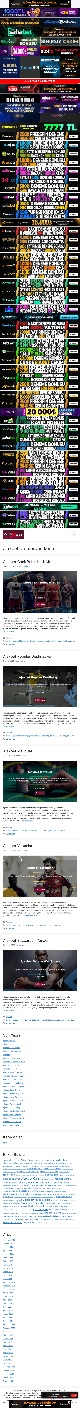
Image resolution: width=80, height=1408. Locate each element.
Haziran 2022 (8, 1374)
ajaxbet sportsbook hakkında (63, 641)
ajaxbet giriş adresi (47, 1179)
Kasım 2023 (8, 1314)
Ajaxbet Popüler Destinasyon (27, 656)
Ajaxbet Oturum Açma (12, 1079)
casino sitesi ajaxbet (52, 1216)
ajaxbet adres (14, 1160)
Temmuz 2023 (9, 1328)
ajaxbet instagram (61, 1182)
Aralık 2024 (8, 1268)
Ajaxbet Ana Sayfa (11, 1125)
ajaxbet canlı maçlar (67, 1169)
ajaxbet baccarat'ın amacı (17, 1020)
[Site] (40, 136)
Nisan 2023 (8, 1339)
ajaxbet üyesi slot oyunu (36, 1213)
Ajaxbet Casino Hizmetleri (14, 1111)
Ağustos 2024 (9, 1282)
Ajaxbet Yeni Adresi (38, 1206)
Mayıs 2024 (8, 1293)
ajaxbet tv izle (57, 1200)
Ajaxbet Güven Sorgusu (13, 1108)
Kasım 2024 (8, 1272)
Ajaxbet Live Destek (11, 1048)
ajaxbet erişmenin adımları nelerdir (35, 1175)
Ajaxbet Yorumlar (17, 846)
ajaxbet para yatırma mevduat (33, 830)
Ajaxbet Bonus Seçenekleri (14, 1093)
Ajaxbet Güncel (62, 1178)
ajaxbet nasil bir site (56, 1188)
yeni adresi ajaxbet (12, 1222)
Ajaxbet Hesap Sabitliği (13, 1083)
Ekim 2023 (7, 1317)
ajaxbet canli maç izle (12, 1166)
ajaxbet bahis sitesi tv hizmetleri (28, 1163)
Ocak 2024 (7, 1307)
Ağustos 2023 (9, 1325)
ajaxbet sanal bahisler (55, 1194)
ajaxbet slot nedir (36, 1197)
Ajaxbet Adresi (9, 1041)
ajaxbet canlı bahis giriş (46, 1166)
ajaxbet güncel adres (10, 1182)
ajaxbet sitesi (8, 1197)
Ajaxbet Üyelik (40, 1209)
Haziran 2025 (8, 1254)
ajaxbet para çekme (46, 1191)
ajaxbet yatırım (8, 1206)
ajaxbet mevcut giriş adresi (41, 1188)
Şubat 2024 (8, 1303)
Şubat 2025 (8, 1261)
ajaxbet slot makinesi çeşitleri (22, 1197)
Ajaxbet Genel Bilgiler (12, 1069)
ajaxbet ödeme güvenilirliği (58, 1210)
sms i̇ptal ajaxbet (59, 1219)
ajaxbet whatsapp (48, 1203)
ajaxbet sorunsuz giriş (47, 1197)
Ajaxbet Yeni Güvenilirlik (13, 1101)
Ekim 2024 (7, 1275)
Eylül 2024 (7, 1279)
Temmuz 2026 (9, 1243)
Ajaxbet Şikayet (52, 1212)
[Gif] (40, 222)
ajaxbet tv (20, 1200)
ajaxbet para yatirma (28, 1191)
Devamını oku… (9, 631)
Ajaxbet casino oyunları (28, 1171)
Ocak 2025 (7, 1265)
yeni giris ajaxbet (28, 1223)
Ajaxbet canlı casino (34, 1169)
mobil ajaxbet (48, 1219)
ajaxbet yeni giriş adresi (58, 1206)
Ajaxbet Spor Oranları (12, 1090)
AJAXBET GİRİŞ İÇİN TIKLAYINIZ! (40, 81)
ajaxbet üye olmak (22, 1213)
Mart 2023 (7, 1342)
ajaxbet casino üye (64, 1172)
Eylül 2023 (7, 1321)
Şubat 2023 (8, 1346)
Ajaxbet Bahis (61, 1160)
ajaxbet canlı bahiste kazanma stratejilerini (14, 1169)
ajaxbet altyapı (49, 1160)
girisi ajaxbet (8, 1219)
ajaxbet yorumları (27, 1210)
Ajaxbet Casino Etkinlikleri (14, 1062)
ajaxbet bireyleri (42, 1163)
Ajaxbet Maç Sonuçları (12, 1051)
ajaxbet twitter (69, 1200)
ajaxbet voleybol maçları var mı (11, 1203)
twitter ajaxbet (69, 1219)
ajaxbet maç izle (9, 1188)
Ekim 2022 (7, 1360)
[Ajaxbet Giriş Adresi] (13, 534)
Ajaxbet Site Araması (12, 1115)
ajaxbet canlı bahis (31, 1166)
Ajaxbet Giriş (8, 1044)
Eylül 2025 (7, 1251)
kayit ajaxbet (36, 1219)
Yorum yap (10, 644)
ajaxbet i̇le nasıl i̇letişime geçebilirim (12, 1185)
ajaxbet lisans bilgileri (55, 1185)
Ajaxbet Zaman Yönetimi (13, 1086)
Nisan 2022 (8, 1381)
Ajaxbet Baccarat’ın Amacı (25, 940)
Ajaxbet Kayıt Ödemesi (12, 1072)
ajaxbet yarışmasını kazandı (64, 1203)
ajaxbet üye (71, 1210)
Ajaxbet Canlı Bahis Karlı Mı (26, 562)
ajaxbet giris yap (11, 1178)
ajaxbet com (9, 1174)
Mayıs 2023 (8, 1335)
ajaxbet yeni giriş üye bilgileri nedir (12, 1210)
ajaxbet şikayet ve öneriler (69, 1213)
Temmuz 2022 (9, 1370)
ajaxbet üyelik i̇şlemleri (9, 1213)
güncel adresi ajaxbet (21, 1219)
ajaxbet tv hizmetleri (41, 1223)
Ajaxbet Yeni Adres (20, 1206)
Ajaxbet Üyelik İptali (11, 1058)
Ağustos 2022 (9, 1367)
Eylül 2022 (7, 1363)
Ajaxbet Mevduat (17, 751)
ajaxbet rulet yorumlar (37, 925)
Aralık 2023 (8, 1310)
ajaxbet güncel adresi (28, 1182)
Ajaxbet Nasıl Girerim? (10, 1191)
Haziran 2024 (8, 1289)
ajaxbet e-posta (20, 1175)
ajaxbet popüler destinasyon (40, 736)
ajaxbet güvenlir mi (46, 1182)
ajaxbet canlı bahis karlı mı (17, 641)
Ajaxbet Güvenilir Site (12, 1122)
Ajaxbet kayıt (29, 1185)
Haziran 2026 (8, 1247)
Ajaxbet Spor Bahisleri (63, 1197)
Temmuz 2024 (9, 1286)
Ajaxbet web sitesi (30, 1203)
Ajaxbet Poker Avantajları (13, 1076)
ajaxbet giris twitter (67, 1175)
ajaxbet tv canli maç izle (37, 1199)
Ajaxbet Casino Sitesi (49, 1172)
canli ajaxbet (38, 1216)
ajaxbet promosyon (12, 1194)
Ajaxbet (9, 638)
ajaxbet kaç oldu (41, 1185)
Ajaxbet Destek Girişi (12, 1104)
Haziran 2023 (8, 1332)
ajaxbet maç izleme (25, 1188)
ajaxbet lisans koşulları (69, 1185)
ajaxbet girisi (51, 1174)
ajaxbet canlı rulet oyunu (9, 1172)
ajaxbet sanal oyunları (69, 1194)
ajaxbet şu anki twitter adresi (11, 1216)
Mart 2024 (7, 1300)
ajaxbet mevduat (13, 830)
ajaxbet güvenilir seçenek (16, 736)
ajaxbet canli (67, 1163)
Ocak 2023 (7, 1349)
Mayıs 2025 (8, 1258)
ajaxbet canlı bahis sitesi (61, 1166)
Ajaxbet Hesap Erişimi (12, 1065)
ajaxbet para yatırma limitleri (40, 1020)
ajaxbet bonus (55, 1163)
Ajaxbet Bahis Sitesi (10, 1163)
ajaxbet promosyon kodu (39, 641)
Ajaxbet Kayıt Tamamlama (14, 1097)
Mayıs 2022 (8, 1377)
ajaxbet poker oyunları (60, 1191)
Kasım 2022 (8, 1356)
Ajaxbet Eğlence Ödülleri (13, 1118)
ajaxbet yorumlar (54, 925)
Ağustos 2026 (9, 1240)
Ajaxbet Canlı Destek (52, 1169)
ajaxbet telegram (8, 1200)
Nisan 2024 (8, 1296)
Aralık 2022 (8, 1353)
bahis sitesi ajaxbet (26, 1216)
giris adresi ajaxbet (68, 1216)
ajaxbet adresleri (39, 1160)
